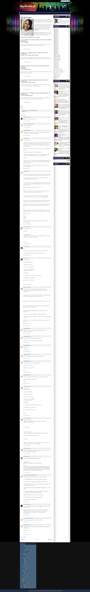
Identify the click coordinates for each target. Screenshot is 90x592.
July (57, 62)
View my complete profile (62, 23)
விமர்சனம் (22, 584)
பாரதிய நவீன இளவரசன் (27, 123)
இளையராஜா (22, 549)
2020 (56, 37)
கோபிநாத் (25, 138)
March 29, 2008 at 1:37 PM (26, 342)
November (57, 56)
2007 (56, 77)
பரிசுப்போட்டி (22, 571)
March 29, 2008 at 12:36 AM (26, 243)
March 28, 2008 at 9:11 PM (26, 135)
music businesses (59, 590)
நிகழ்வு (21, 566)
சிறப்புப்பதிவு (22, 561)
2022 (56, 34)
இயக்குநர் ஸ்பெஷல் (23, 547)
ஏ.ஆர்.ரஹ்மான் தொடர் (24, 556)
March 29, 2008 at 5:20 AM (26, 284)
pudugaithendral (26, 130)
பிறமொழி (22, 575)
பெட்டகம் (22, 578)
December (57, 55)
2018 (56, 40)
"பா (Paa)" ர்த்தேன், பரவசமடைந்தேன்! (64, 142)
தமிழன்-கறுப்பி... (26, 504)
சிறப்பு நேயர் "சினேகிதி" (59, 70)
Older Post (50, 539)
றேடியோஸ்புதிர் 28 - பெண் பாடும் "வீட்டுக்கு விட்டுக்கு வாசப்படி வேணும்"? (63, 135)
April (57, 66)
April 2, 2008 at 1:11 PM (26, 515)
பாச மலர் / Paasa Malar (27, 518)
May (57, 64)
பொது (21, 580)
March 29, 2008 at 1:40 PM (26, 358)
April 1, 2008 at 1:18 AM (26, 501)
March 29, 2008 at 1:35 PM (26, 333)
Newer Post (23, 539)
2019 (56, 38)
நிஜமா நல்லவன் (25, 287)
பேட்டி (21, 579)
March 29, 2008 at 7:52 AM (26, 325)
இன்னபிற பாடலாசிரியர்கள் (24, 552)
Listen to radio (43, 590)
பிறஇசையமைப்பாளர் (23, 574)
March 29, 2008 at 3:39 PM (26, 453)
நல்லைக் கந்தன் (23, 565)
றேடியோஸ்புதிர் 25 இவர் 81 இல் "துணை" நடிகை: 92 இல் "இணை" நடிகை (63, 127)
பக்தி (21, 570)
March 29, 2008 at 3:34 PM (26, 445)
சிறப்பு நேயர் (26, 111)
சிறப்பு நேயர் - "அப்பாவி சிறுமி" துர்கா (64, 104)
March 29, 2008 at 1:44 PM (26, 383)
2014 (56, 45)
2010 (56, 51)
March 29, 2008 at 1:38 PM (26, 351)
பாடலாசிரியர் (22, 573)
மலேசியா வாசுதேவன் (24, 583)
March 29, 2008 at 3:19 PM (26, 415)
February (57, 74)
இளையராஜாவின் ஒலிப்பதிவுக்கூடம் (25, 551)
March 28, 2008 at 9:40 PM (26, 168)
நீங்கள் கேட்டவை (23, 569)
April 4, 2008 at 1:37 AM (26, 534)
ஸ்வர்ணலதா (22, 587)
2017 (56, 41)
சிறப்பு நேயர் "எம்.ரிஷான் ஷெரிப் (60, 71)
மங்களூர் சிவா (25, 226)
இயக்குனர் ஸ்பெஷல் (23, 548)
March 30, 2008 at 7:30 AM (26, 472)
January (57, 76)
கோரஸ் (22, 557)
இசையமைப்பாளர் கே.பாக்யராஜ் (63, 110)
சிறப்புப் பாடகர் (23, 560)
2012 (56, 48)
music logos (55, 590)
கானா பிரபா (27, 110)
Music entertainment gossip (49, 590)
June (57, 63)
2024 (56, 31)
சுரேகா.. (24, 257)
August (57, 60)
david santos (25, 456)
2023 (56, 33)
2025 (56, 30)
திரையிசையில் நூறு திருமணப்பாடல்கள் (60, 99)
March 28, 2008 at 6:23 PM (26, 127)
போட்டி (21, 582)
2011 (56, 49)
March (57, 67)
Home (21, 1)
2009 (56, 52)
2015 (56, 44)
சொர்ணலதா (22, 562)
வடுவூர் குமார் (25, 117)
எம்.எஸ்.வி (22, 553)
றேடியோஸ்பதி (28, 6)
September (58, 59)
